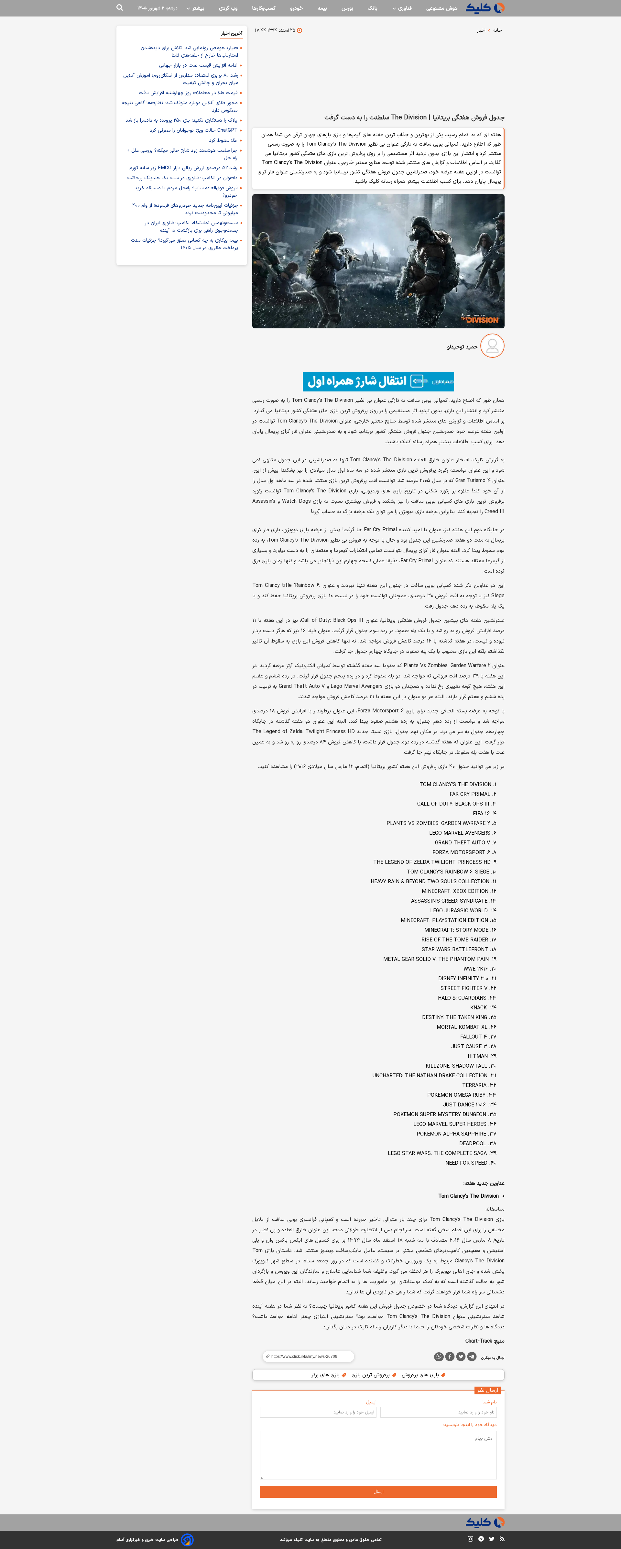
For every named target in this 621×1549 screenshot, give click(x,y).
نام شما (490, 1402)
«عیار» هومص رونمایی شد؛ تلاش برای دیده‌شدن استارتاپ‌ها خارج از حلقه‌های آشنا (189, 51)
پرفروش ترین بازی (371, 1375)
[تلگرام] (472, 1358)
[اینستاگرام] (470, 1540)
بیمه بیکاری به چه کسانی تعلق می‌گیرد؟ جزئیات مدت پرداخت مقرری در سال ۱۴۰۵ (184, 244)
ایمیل (371, 1402)
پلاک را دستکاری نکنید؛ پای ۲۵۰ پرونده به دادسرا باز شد (181, 120)
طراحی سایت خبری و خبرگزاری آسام (147, 1540)
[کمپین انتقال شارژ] (378, 381)
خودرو (296, 8)
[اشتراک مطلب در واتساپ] (439, 1356)
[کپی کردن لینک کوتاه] (305, 1356)
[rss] (502, 1540)
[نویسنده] (492, 347)
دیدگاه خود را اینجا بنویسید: (470, 1425)
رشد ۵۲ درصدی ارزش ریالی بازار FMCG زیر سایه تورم (183, 168)
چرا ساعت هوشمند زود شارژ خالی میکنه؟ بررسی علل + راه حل (182, 154)
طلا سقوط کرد (223, 140)
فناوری (404, 8)
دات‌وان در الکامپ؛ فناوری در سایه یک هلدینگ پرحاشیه (181, 178)
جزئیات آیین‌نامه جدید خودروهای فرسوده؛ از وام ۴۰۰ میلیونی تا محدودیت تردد (185, 209)
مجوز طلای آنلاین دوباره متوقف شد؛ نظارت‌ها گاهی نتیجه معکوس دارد (180, 106)
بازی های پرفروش (421, 1375)
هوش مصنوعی (442, 8)
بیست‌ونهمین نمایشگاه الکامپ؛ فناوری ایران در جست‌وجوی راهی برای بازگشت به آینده (191, 226)
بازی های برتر (326, 1375)
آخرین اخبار (231, 33)
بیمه (322, 8)
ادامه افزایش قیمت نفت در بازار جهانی (198, 65)
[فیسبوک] (450, 1358)
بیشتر (197, 8)
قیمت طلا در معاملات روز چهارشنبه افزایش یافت (188, 93)
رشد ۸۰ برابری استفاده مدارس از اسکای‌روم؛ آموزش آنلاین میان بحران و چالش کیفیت (180, 79)
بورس (347, 8)
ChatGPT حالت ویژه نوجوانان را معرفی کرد (193, 130)
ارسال (379, 1492)
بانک (372, 8)
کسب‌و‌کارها (264, 8)
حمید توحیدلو (462, 347)
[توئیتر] (461, 1358)
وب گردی (228, 8)
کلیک (298, 1540)
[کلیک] (485, 8)
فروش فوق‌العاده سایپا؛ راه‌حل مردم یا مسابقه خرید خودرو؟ (186, 191)
